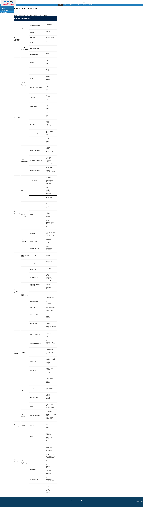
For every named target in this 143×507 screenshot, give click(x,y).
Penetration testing (34, 388)
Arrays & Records (33, 106)
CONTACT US (90, 4)
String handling (33, 124)
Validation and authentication (36, 160)
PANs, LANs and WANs (35, 334)
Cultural (31, 447)
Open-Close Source (34, 479)
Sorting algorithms (34, 54)
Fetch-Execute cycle (34, 301)
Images (31, 214)
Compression (33, 233)
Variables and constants (35, 70)
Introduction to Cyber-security (36, 380)
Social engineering (34, 397)
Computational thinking (35, 25)
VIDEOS (71, 4)
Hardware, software (34, 255)
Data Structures (33, 97)
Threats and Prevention (35, 415)
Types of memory (33, 307)
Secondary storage (34, 314)
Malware (31, 406)
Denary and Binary (34, 180)
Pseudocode (32, 37)
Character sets (33, 205)
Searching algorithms (34, 48)
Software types (33, 269)
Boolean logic (33, 263)
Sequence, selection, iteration (36, 87)
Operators (32, 78)
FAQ (81, 500)
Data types (32, 62)
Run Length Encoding (34, 248)
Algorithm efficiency (34, 42)
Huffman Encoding (34, 241)
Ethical (31, 436)
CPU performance (33, 292)
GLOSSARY (77, 4)
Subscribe (83, 4)
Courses (65, 4)
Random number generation (36, 133)
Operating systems (34, 277)
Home (60, 4)
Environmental (33, 469)
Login (84, 2)
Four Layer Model (33, 370)
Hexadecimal (32, 190)
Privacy (31, 488)
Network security (33, 361)
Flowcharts (32, 32)
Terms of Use (76, 500)
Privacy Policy (69, 500)
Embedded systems (34, 323)
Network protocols (34, 351)
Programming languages (35, 170)
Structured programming (35, 150)
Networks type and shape (35, 343)
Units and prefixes (33, 198)
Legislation (32, 457)
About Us (63, 500)
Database (32, 425)
